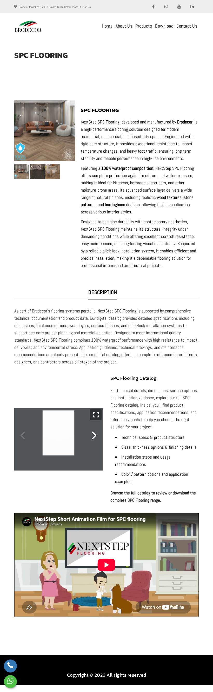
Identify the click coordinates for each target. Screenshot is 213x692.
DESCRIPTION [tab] (102, 292)
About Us (124, 26)
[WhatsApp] (10, 681)
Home (107, 26)
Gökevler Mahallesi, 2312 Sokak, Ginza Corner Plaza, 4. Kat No (55, 7)
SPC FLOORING (35, 64)
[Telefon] (10, 666)
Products (143, 26)
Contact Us (186, 26)
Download (164, 26)
